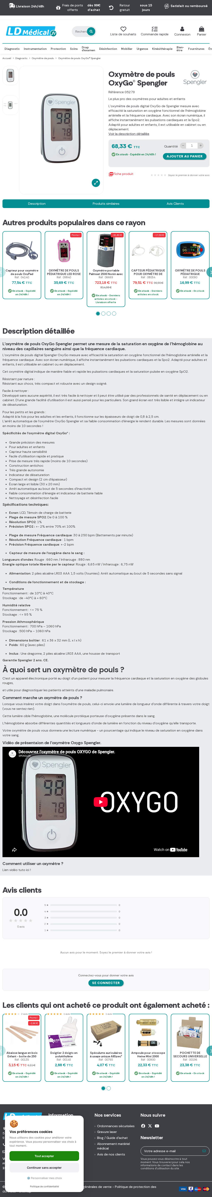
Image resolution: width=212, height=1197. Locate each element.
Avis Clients (175, 203)
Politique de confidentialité (44, 1186)
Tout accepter (44, 1156)
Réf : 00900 (148, 1059)
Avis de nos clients (111, 1154)
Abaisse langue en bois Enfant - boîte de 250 (21, 1054)
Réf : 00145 (64, 1059)
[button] (98, 313)
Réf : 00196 (190, 1059)
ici (27, 870)
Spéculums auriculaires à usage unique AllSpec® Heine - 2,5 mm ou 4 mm (105, 1056)
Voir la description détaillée (128, 134)
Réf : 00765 (106, 1059)
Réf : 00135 (22, 1059)
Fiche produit (120, 174)
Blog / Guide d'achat (112, 1138)
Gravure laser (107, 1132)
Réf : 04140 (22, 277)
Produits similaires (106, 203)
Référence (116, 92)
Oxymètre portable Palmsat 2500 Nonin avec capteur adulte (106, 274)
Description (37, 203)
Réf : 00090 (190, 277)
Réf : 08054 (148, 277)
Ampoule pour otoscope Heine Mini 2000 (148, 1054)
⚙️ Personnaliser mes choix (44, 1178)
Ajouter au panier (185, 156)
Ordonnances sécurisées (116, 1126)
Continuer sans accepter (44, 1167)
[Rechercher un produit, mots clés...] (91, 31)
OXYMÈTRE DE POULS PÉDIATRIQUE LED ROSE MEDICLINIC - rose (64, 274)
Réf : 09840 (64, 277)
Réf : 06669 (106, 277)
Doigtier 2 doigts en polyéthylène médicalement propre (64, 1056)
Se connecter (106, 983)
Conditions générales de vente (88, 1187)
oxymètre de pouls (125, 106)
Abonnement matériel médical (113, 1146)
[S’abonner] (204, 1151)
